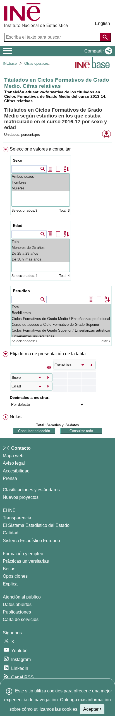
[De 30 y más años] (41, 259)
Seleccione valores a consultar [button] (40, 149)
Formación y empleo (23, 553)
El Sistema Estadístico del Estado (36, 525)
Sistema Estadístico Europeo (31, 540)
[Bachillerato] (61, 313)
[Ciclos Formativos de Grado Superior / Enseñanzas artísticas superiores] (61, 330)
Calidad (10, 532)
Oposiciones (15, 576)
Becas (9, 568)
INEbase (10, 63)
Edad (18, 225)
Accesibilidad (16, 471)
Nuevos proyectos (21, 497)
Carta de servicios (21, 619)
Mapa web (13, 455)
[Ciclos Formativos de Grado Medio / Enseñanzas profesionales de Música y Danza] (61, 319)
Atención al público (22, 597)
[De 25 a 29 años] (41, 253)
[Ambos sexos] (41, 176)
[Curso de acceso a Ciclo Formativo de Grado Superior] (61, 324)
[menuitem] (57, 247)
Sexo (17, 160)
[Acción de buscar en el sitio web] (105, 37)
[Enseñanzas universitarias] (61, 336)
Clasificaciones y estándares (31, 489)
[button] (97, 51)
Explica (10, 584)
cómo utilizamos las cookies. (50, 709)
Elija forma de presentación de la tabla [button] (48, 353)
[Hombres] (41, 182)
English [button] (102, 23)
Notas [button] (15, 416)
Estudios (21, 291)
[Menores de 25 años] (41, 248)
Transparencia (17, 517)
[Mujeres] (41, 188)
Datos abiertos (17, 604)
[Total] (41, 242)
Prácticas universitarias (26, 561)
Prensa (10, 478)
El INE (9, 510)
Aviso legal (14, 463)
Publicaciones (17, 612)
